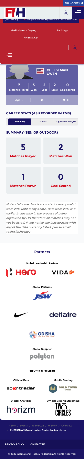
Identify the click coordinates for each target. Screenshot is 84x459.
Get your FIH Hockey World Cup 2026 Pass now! (51, 19)
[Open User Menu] (74, 47)
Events (43, 121)
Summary (20, 121)
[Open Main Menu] (9, 55)
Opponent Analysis (66, 121)
